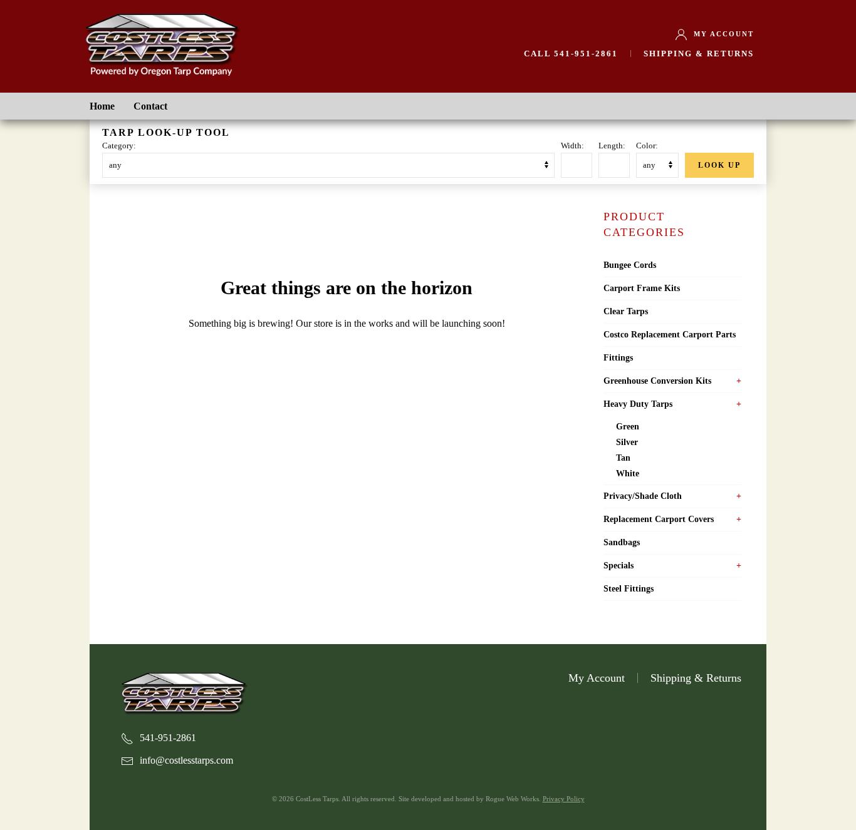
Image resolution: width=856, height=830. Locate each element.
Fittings (618, 357)
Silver (627, 442)
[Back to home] (161, 42)
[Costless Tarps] (184, 692)
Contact (150, 106)
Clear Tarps (625, 311)
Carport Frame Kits (641, 288)
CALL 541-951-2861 (571, 53)
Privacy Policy (564, 798)
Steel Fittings (628, 588)
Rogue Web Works (512, 798)
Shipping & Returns (699, 53)
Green (627, 426)
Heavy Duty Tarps (637, 404)
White (627, 473)
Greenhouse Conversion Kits (657, 381)
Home (102, 106)
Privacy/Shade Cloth (642, 496)
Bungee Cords (629, 265)
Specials (618, 565)
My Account (724, 34)
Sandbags (621, 542)
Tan (623, 458)
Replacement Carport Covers (658, 519)
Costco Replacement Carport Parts (669, 334)
